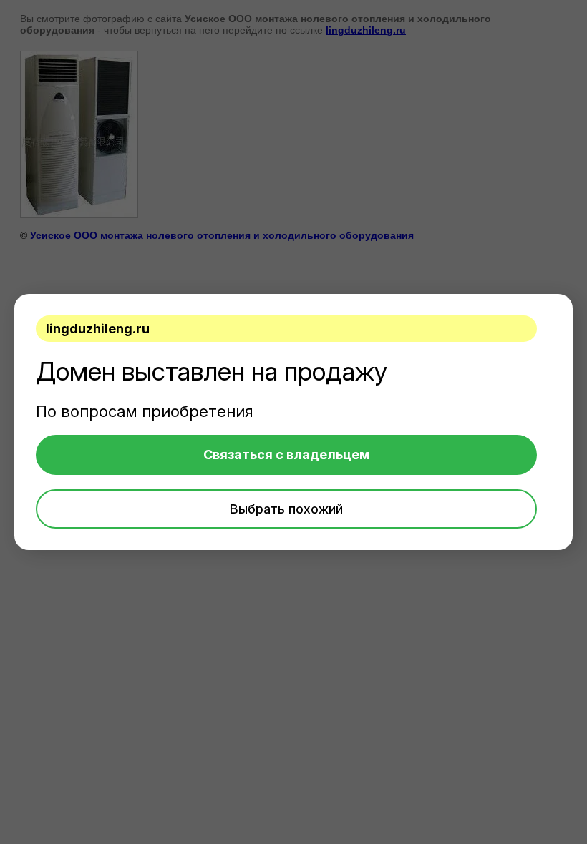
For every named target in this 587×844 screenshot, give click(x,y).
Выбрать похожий (286, 508)
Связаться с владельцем (286, 454)
